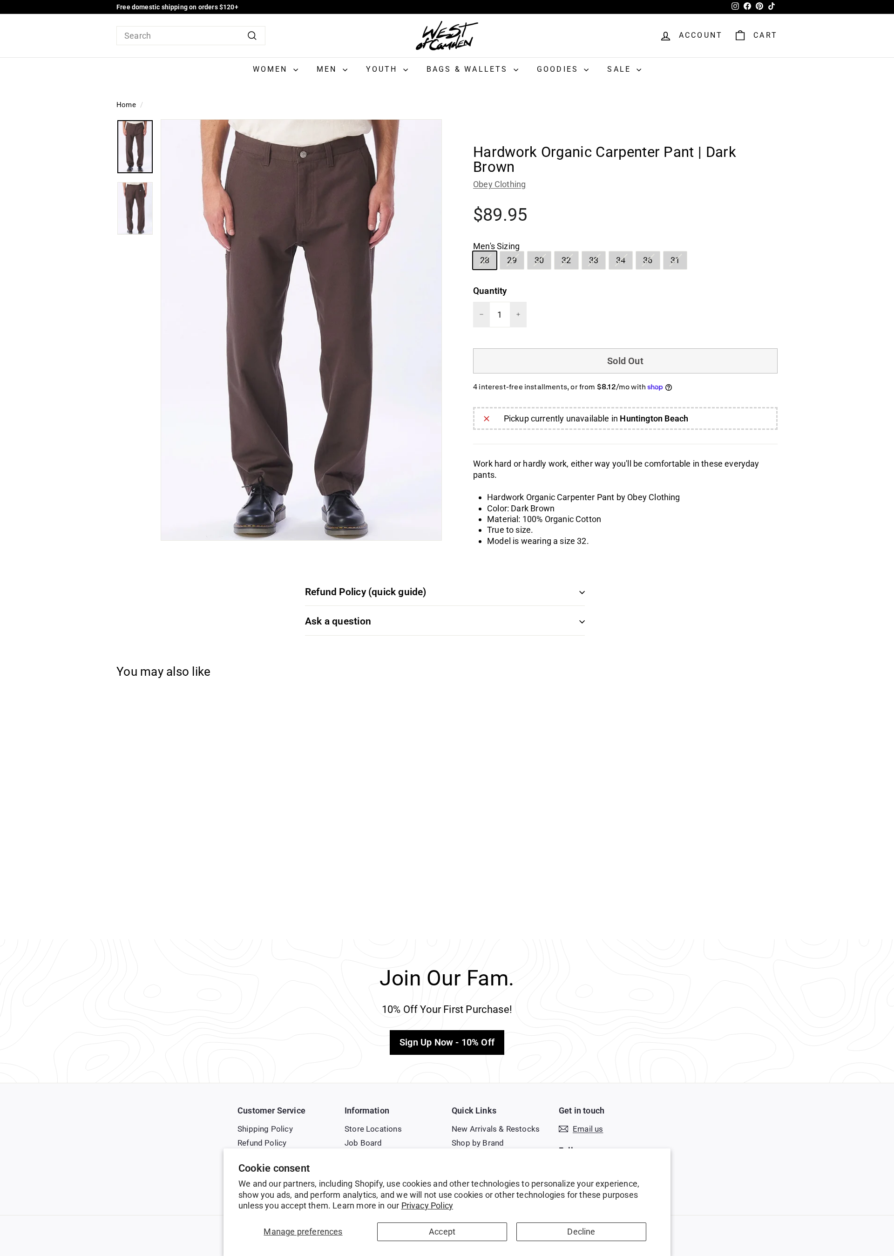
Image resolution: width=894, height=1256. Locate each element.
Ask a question (338, 621)
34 (624, 262)
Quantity (490, 290)
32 (570, 262)
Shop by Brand (478, 1142)
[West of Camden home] (447, 35)
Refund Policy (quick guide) (366, 591)
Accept (442, 1231)
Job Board (363, 1142)
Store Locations (373, 1129)
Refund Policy (261, 1142)
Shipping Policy (265, 1129)
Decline (581, 1231)
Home (126, 105)
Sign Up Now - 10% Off (447, 1042)
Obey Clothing (499, 184)
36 (651, 262)
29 (515, 262)
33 (597, 262)
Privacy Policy (427, 1205)
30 (543, 262)
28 (488, 262)
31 (678, 262)
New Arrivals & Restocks (496, 1129)
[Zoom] (301, 330)
